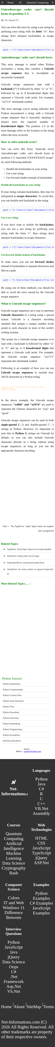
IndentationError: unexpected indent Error (25, 563)
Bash (13, 872)
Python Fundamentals (13, 690)
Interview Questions (12, 741)
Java (41, 784)
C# (41, 788)
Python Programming (12, 729)
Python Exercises (11, 718)
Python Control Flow (12, 695)
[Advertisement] (27, 487)
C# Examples (41, 903)
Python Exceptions (11, 735)
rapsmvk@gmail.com (32, 751)
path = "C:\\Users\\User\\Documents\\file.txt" (28, 208)
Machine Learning (13, 856)
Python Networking (11, 724)
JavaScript (41, 848)
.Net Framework (14, 979)
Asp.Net (13, 986)
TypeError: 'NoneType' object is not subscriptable (29, 549)
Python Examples (41, 896)
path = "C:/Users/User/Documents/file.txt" (28, 278)
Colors (13, 897)
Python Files (8, 707)
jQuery (41, 857)
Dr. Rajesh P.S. (12, 20)
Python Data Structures (13, 701)
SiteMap (34, 1006)
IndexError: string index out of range (23, 556)
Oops (13, 966)
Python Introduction (11, 684)
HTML (41, 838)
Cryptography (14, 868)
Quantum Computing (13, 836)
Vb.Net (13, 991)
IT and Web (14, 902)
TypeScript (41, 852)
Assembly (41, 813)
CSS (41, 843)
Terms (48, 1006)
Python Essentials (11, 712)
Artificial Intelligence (14, 846)
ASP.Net (41, 862)
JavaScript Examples (41, 910)
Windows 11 (14, 907)
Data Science (13, 863)
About (19, 1006)
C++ (41, 803)
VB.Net (41, 808)
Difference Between (13, 915)
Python (41, 779)
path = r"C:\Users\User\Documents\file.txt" (28, 48)
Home (6, 1006)
